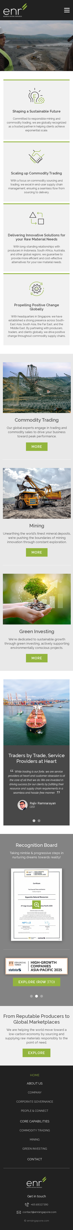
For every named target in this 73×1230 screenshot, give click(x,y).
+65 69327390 (39, 1204)
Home (34, 1075)
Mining (35, 1139)
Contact (34, 1159)
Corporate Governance (34, 1101)
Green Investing (34, 1148)
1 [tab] (34, 820)
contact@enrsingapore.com (39, 1212)
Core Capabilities (34, 1121)
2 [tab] (39, 820)
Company (35, 1092)
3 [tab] (41, 996)
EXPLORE (36, 1053)
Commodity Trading (35, 1130)
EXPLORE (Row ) (36, 982)
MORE (36, 447)
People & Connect (34, 1110)
